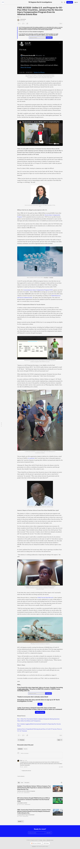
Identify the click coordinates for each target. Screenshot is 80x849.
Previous (22, 739)
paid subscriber (23, 689)
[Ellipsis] (62, 760)
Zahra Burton (23, 19)
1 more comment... (21, 776)
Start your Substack (36, 843)
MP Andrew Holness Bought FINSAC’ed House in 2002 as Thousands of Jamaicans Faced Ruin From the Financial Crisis (33, 799)
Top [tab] (18, 782)
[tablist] (22, 749)
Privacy (40, 840)
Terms (44, 840)
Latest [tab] (22, 782)
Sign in (76, 2)
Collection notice (49, 840)
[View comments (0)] (29, 794)
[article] (40, 790)
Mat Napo (46, 277)
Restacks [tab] (25, 748)
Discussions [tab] (26, 782)
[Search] (62, 2)
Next (59, 739)
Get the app (46, 843)
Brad (21, 760)
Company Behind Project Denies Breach (25, 814)
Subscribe (69, 2)
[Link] (15, 685)
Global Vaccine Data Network (45, 598)
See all (19, 821)
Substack (34, 846)
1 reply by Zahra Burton (26, 770)
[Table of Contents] (1, 424)
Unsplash (51, 277)
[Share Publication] (64, 2)
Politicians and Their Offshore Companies (26, 791)
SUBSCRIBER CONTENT (22, 803)
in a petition (31, 458)
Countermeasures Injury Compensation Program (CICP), (38, 290)
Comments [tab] (20, 748)
